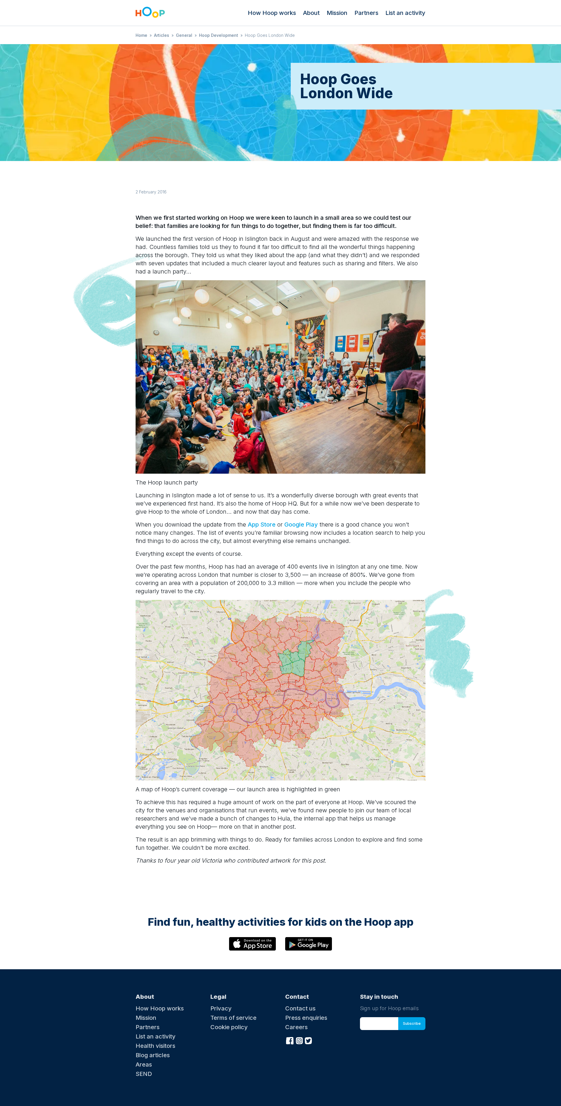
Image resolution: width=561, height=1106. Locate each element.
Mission (337, 12)
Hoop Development (218, 35)
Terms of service (233, 1017)
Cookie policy (229, 1027)
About (311, 12)
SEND (144, 1073)
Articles (161, 35)
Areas (144, 1064)
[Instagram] (299, 1039)
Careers (296, 1027)
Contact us (300, 1008)
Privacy (221, 1008)
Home (141, 35)
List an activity (405, 12)
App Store (262, 524)
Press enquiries (306, 1017)
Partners (366, 12)
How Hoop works (272, 12)
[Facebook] (290, 1039)
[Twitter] (308, 1039)
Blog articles (153, 1055)
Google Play (301, 524)
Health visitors (155, 1045)
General (184, 35)
